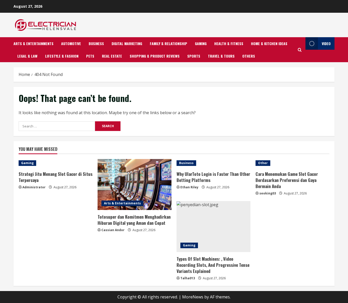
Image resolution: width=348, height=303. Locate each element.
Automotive (71, 43)
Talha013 (187, 278)
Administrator (34, 187)
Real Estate (112, 56)
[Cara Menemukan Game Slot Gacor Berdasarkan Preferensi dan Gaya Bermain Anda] (292, 163)
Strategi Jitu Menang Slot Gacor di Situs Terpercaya (55, 177)
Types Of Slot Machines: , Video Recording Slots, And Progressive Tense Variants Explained (213, 265)
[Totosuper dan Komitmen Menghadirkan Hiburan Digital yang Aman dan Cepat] (134, 184)
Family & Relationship (168, 43)
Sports (193, 56)
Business (96, 43)
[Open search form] (300, 50)
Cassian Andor (113, 230)
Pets (90, 56)
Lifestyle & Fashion (61, 56)
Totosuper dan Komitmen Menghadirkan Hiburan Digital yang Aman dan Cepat (134, 220)
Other (263, 163)
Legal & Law (27, 56)
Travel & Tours (221, 56)
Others (248, 56)
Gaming (201, 43)
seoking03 (267, 193)
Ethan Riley (189, 187)
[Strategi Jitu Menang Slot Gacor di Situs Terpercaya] (55, 163)
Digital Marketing (127, 43)
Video (326, 43)
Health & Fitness (228, 43)
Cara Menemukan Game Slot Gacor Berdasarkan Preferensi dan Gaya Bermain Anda (287, 180)
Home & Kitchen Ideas (269, 43)
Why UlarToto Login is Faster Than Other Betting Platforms (213, 177)
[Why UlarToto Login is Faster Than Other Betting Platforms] (213, 163)
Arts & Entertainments (33, 43)
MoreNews (192, 297)
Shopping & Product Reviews (155, 56)
